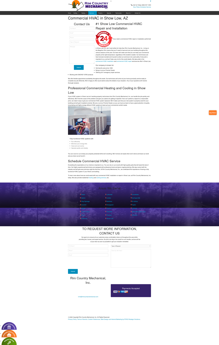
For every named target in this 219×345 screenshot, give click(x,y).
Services (91, 13)
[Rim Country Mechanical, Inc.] (88, 5)
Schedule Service (145, 7)
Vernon (134, 208)
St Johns (135, 201)
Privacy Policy (72, 319)
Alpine (83, 198)
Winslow (134, 215)
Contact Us (137, 13)
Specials (109, 13)
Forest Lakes (85, 212)
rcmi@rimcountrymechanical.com (88, 297)
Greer (83, 215)
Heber (83, 194)
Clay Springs (85, 201)
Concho (83, 205)
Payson (109, 208)
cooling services (101, 178)
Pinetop (109, 215)
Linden (109, 198)
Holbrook (84, 218)
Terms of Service (82, 319)
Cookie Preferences (94, 319)
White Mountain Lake (139, 212)
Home (69, 13)
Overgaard (110, 205)
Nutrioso (109, 201)
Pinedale (109, 212)
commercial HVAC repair (124, 61)
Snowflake (135, 194)
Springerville (136, 198)
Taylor (134, 205)
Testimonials (118, 13)
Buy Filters (136, 7)
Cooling (75, 13)
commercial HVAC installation (105, 61)
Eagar (83, 208)
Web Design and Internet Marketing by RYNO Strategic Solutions (120, 319)
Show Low (110, 218)
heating (91, 178)
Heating (83, 13)
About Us (128, 13)
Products (100, 13)
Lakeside (109, 194)
